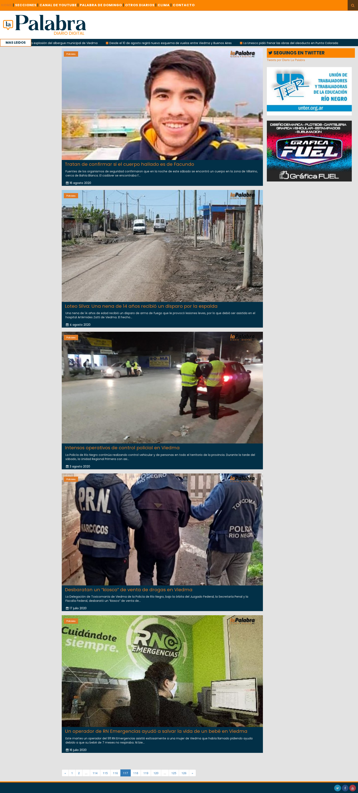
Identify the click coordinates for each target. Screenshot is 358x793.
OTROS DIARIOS (141, 5)
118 (135, 773)
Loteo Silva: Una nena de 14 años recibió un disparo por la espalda (141, 306)
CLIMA (165, 5)
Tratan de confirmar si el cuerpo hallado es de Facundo (129, 164)
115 (105, 773)
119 (145, 773)
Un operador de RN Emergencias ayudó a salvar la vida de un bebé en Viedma (156, 731)
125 (173, 773)
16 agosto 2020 (80, 183)
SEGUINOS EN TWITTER (298, 53)
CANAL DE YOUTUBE (59, 5)
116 (115, 773)
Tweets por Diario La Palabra (286, 60)
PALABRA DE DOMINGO (102, 5)
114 (95, 773)
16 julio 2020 (78, 750)
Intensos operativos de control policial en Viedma (122, 448)
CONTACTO (184, 5)
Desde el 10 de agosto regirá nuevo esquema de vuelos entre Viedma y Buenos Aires (115, 43)
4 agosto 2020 (80, 325)
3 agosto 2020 (80, 466)
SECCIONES (27, 5)
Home (7, 5)
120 (156, 773)
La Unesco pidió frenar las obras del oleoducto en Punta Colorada (235, 43)
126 (183, 773)
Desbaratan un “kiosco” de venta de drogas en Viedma (128, 589)
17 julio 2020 (78, 608)
